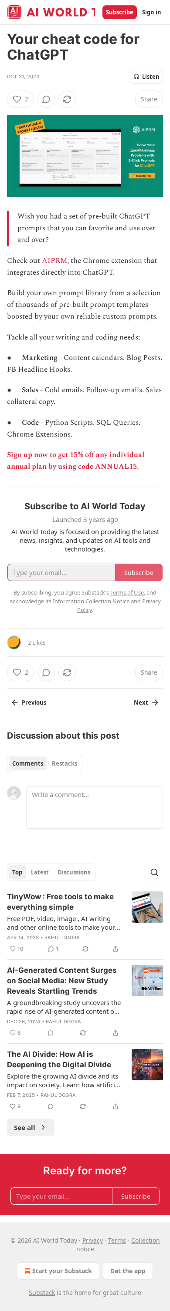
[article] (85, 922)
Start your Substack (62, 1271)
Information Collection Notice (91, 601)
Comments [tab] (27, 763)
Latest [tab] (40, 872)
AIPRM (54, 260)
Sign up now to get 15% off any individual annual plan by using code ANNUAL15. (75, 460)
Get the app (128, 1271)
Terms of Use (127, 592)
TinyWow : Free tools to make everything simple (60, 901)
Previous (34, 702)
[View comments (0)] (46, 99)
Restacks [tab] (64, 763)
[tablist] (44, 763)
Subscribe (119, 12)
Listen (151, 77)
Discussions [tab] (74, 872)
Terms (117, 1240)
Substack (42, 1292)
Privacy (92, 1240)
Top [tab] (17, 872)
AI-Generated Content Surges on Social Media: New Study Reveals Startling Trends (62, 980)
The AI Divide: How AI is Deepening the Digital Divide (59, 1059)
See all (24, 1127)
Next (141, 702)
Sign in (151, 12)
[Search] (154, 872)
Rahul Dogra (62, 938)
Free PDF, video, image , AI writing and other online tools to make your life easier (61, 922)
